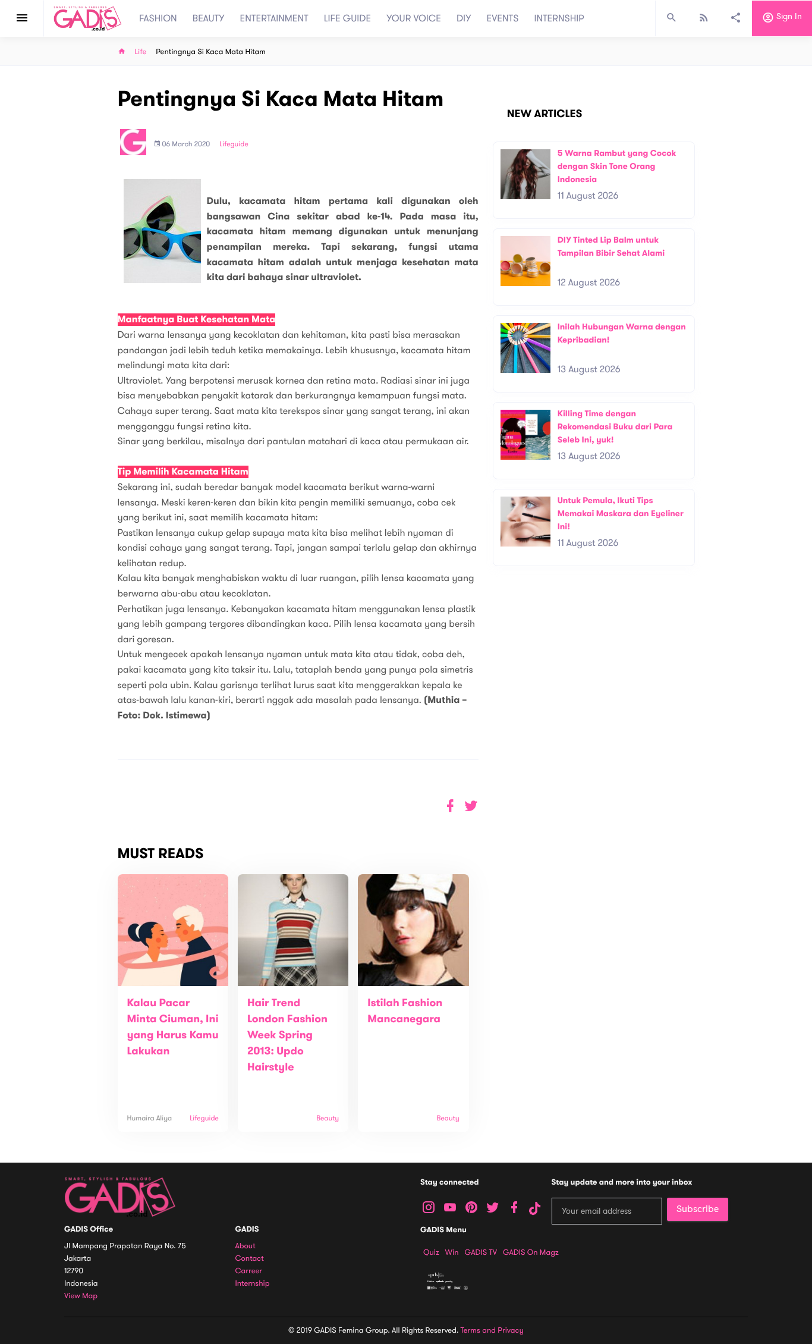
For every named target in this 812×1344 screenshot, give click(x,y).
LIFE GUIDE (347, 18)
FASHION (158, 18)
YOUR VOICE (413, 18)
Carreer (249, 1271)
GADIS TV (481, 1252)
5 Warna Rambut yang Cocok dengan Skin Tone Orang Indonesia (617, 165)
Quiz (431, 1252)
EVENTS (503, 18)
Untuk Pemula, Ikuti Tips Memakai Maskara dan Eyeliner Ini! (621, 513)
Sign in (788, 17)
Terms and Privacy (492, 1330)
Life (141, 52)
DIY (464, 18)
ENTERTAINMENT (274, 18)
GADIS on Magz (531, 1252)
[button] (471, 806)
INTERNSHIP (559, 18)
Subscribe (697, 1209)
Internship (252, 1284)
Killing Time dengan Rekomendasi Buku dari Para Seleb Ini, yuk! (615, 426)
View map (80, 1296)
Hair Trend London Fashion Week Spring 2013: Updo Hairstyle (287, 1035)
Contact (249, 1259)
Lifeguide (233, 144)
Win (452, 1252)
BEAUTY (209, 18)
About (245, 1246)
